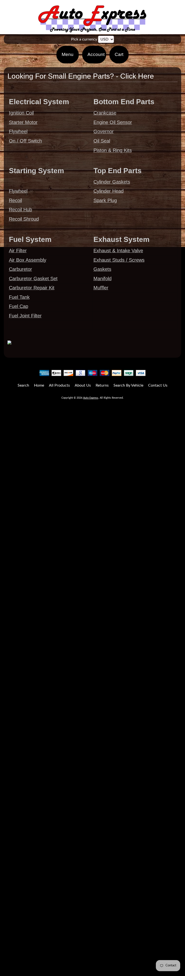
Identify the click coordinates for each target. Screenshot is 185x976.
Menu (67, 54)
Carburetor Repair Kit (31, 287)
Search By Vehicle (128, 385)
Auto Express (90, 397)
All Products (59, 385)
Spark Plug (105, 200)
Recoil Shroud (24, 219)
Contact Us (157, 385)
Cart (119, 54)
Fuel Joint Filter (25, 315)
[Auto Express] (92, 30)
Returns (102, 385)
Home (39, 385)
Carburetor (20, 269)
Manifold (102, 278)
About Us (83, 385)
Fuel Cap (18, 306)
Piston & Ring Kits (112, 150)
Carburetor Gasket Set (33, 278)
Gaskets (102, 269)
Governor (103, 131)
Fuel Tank (19, 297)
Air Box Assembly (27, 260)
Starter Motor (23, 122)
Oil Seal (101, 140)
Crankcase (104, 113)
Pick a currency (84, 39)
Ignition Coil (21, 113)
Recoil (15, 200)
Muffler (100, 287)
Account (96, 54)
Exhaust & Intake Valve (118, 250)
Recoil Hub (20, 209)
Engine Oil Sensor (112, 122)
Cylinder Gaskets (111, 181)
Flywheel (18, 131)
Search (23, 385)
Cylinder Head (108, 191)
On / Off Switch (25, 140)
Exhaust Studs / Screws (119, 260)
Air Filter (18, 250)
